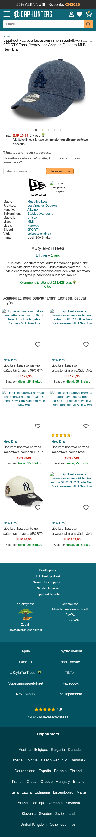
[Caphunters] (28, 14)
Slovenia (28, 814)
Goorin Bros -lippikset (48, 582)
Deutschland (25, 771)
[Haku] (88, 24)
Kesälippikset (48, 570)
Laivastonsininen (39, 233)
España (44, 771)
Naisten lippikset (48, 588)
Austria (25, 749)
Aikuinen (33, 209)
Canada (74, 749)
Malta (81, 792)
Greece (46, 782)
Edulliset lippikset (48, 576)
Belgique (41, 749)
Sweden (45, 814)
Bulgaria (58, 749)
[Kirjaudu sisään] (71, 14)
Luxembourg (63, 792)
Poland (22, 803)
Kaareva (33, 225)
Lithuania (42, 792)
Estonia (60, 771)
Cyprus (32, 760)
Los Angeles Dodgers (42, 205)
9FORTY (33, 229)
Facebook (70, 683)
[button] (36, 130)
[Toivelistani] (79, 14)
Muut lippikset (37, 201)
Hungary (63, 782)
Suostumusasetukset (25, 683)
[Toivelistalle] (37, 344)
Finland (76, 771)
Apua (25, 651)
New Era (9, 36)
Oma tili (25, 662)
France (17, 782)
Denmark (78, 760)
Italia (14, 792)
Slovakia (73, 803)
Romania (55, 803)
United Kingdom (33, 824)
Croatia (16, 760)
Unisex (32, 217)
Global (32, 782)
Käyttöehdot (26, 694)
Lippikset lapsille (48, 594)
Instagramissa (70, 694)
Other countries (63, 824)
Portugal (38, 803)
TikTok (70, 673)
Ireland (78, 782)
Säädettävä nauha (40, 213)
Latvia (27, 792)
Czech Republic (54, 760)
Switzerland (65, 814)
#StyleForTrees (24, 673)
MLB (30, 221)
